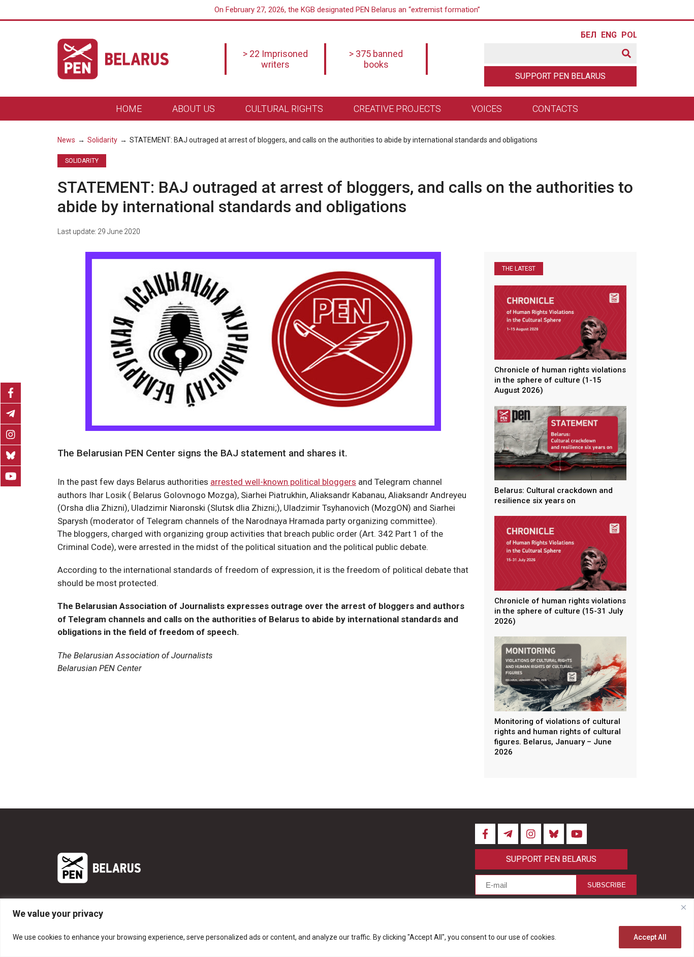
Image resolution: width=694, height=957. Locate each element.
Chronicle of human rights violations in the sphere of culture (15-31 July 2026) (560, 611)
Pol (629, 35)
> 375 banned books (376, 59)
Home (129, 108)
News (66, 140)
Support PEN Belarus (560, 76)
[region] (347, 927)
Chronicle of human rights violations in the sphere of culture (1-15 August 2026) (560, 380)
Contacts (555, 108)
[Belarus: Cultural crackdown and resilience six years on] (560, 443)
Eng (608, 35)
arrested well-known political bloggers (283, 482)
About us (193, 108)
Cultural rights (284, 108)
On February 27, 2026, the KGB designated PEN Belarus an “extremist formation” (347, 9)
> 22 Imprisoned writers (275, 59)
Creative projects (397, 108)
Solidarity (102, 140)
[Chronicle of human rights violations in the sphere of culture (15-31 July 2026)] (560, 553)
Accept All (650, 937)
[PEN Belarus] (113, 59)
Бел (588, 35)
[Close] (683, 907)
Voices (486, 108)
